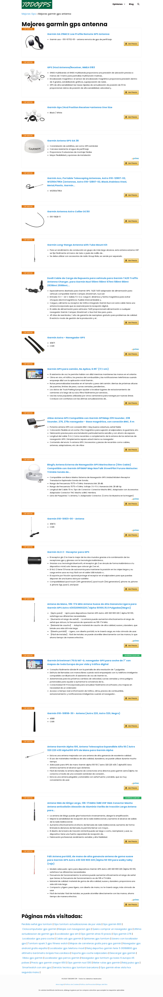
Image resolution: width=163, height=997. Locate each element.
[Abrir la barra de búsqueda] (138, 4)
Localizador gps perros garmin (62, 957)
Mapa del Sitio (102, 984)
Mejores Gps (29, 13)
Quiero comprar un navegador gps (112, 929)
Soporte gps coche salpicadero (90, 953)
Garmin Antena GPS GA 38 (63, 140)
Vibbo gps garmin (32, 957)
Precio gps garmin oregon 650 (48, 962)
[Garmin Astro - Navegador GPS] (34, 345)
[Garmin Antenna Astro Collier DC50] (34, 220)
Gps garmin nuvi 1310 (79, 962)
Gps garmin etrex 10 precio (96, 933)
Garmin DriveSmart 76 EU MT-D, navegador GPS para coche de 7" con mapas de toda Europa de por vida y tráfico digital (89, 662)
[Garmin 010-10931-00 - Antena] (34, 527)
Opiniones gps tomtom (96, 938)
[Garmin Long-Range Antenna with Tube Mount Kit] (34, 253)
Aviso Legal (60, 984)
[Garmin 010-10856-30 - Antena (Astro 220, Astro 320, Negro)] (34, 722)
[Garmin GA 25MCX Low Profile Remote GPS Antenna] (34, 42)
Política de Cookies (72, 984)
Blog (131, 4)
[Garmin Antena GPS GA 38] (34, 146)
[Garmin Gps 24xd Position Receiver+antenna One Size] (34, 116)
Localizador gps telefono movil (67, 948)
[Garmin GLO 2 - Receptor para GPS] (34, 560)
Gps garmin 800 (112, 924)
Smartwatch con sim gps (36, 967)
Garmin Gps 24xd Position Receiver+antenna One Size (79, 107)
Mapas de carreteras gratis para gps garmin (95, 943)
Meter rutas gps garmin (106, 962)
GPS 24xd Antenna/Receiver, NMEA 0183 (71, 67)
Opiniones (117, 4)
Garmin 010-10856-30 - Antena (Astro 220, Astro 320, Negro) (83, 713)
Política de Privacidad (88, 984)
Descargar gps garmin (122, 953)
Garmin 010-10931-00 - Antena (65, 518)
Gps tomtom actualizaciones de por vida (77, 924)
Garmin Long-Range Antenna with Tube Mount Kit (77, 244)
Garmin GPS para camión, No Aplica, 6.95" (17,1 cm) (78, 369)
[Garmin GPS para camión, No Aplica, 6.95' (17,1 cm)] (34, 373)
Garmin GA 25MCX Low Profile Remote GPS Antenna (78, 34)
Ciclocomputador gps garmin (39, 929)
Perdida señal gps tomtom (37, 924)
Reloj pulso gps (130, 962)
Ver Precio (132, 43)
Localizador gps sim (67, 933)
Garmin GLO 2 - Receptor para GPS (68, 552)
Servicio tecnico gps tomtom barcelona (75, 967)
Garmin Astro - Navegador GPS (66, 337)
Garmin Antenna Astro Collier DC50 (68, 211)
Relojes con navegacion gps (74, 929)
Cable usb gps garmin (68, 938)
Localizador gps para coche (38, 938)
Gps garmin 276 (122, 933)
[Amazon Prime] (135, 158)
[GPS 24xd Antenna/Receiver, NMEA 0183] (34, 76)
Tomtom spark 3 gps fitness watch (48, 943)
